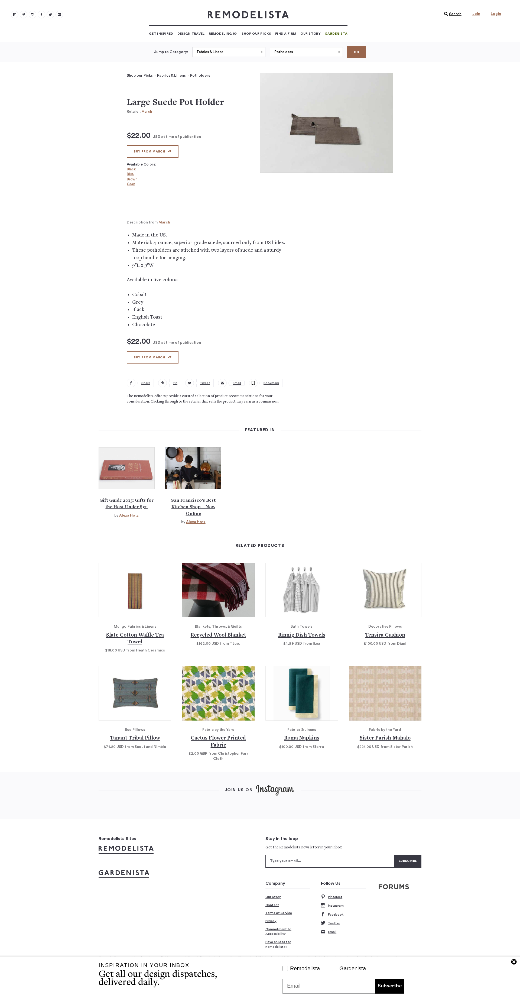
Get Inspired (161, 33)
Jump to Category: (171, 52)
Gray (131, 184)
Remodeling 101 (223, 33)
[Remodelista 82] (41, 14)
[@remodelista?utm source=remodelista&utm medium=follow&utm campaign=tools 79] (14, 14)
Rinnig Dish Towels (301, 635)
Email (332, 931)
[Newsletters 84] (59, 14)
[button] (451, 14)
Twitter (334, 923)
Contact (272, 905)
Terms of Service (278, 913)
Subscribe (390, 986)
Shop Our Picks (256, 33)
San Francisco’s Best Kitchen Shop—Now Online (193, 507)
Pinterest (335, 897)
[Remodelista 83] (50, 14)
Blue (130, 174)
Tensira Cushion (385, 635)
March (146, 111)
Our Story (310, 33)
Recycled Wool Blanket (218, 635)
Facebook (335, 914)
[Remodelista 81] (32, 14)
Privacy (271, 921)
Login (496, 14)
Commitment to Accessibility (278, 932)
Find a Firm (285, 33)
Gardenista (336, 33)
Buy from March (149, 151)
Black (131, 169)
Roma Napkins (301, 738)
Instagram (336, 905)
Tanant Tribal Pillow (135, 738)
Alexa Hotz (129, 515)
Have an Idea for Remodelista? (278, 944)
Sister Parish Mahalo (385, 738)
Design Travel (191, 33)
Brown (132, 179)
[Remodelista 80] (23, 14)
